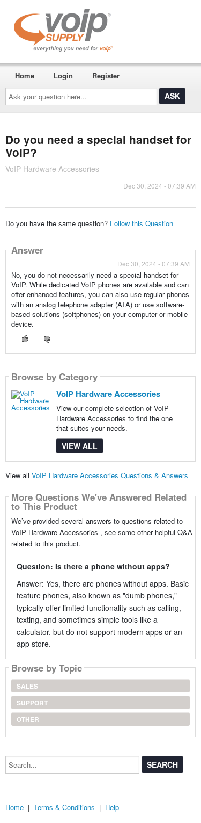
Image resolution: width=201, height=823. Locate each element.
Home (24, 75)
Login (63, 75)
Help (112, 807)
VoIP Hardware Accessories (108, 394)
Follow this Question (141, 223)
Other (28, 719)
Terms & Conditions (64, 807)
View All (80, 446)
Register (106, 75)
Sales (27, 686)
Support (32, 703)
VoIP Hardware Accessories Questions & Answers (110, 475)
